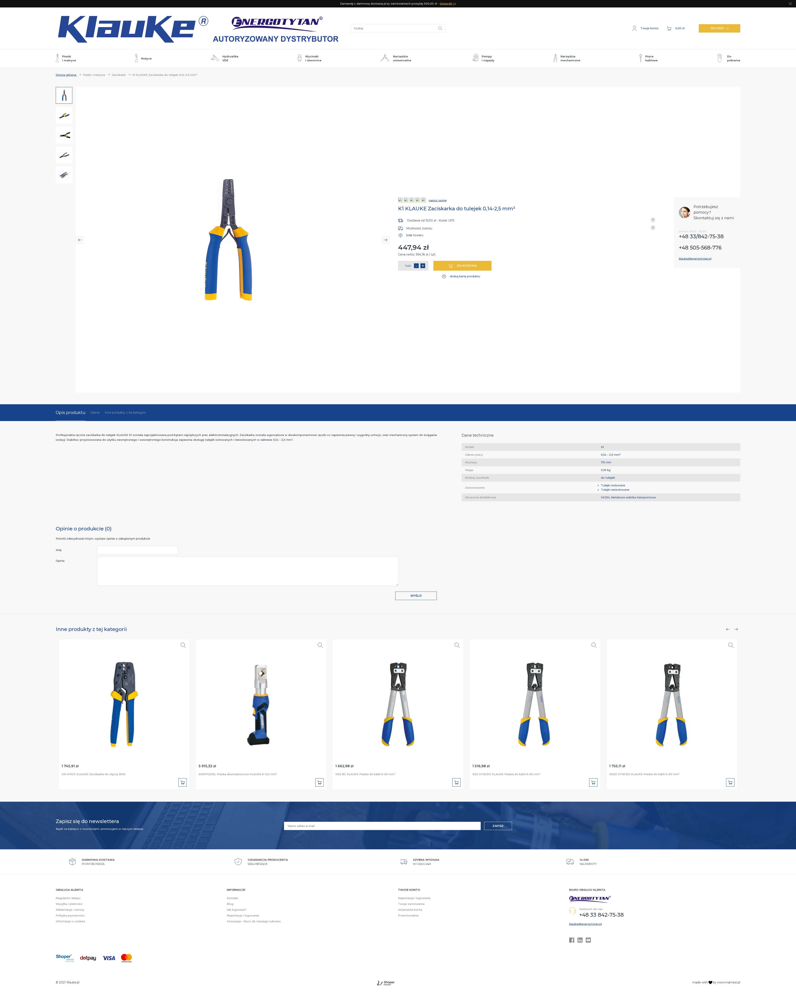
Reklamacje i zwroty (70, 909)
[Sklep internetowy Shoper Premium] (386, 982)
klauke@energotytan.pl (695, 258)
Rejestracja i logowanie (243, 915)
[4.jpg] (64, 155)
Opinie (95, 412)
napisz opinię (438, 200)
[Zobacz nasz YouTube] (588, 940)
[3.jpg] (64, 135)
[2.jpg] (64, 115)
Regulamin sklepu (68, 898)
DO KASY (717, 28)
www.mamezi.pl (728, 982)
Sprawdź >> (448, 3)
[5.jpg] (64, 175)
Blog (230, 903)
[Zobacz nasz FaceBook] (571, 940)
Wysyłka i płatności (69, 903)
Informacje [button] (236, 889)
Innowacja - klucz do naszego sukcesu (254, 921)
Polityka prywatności (70, 915)
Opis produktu (70, 412)
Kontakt (232, 898)
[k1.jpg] (64, 95)
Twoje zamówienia (411, 903)
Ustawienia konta (410, 909)
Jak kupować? (236, 909)
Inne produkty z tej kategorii (125, 412)
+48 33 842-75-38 (601, 915)
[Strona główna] (203, 28)
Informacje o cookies (70, 921)
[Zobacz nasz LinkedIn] (580, 940)
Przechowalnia (408, 915)
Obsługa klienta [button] (69, 889)
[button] (646, 28)
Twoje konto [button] (409, 889)
